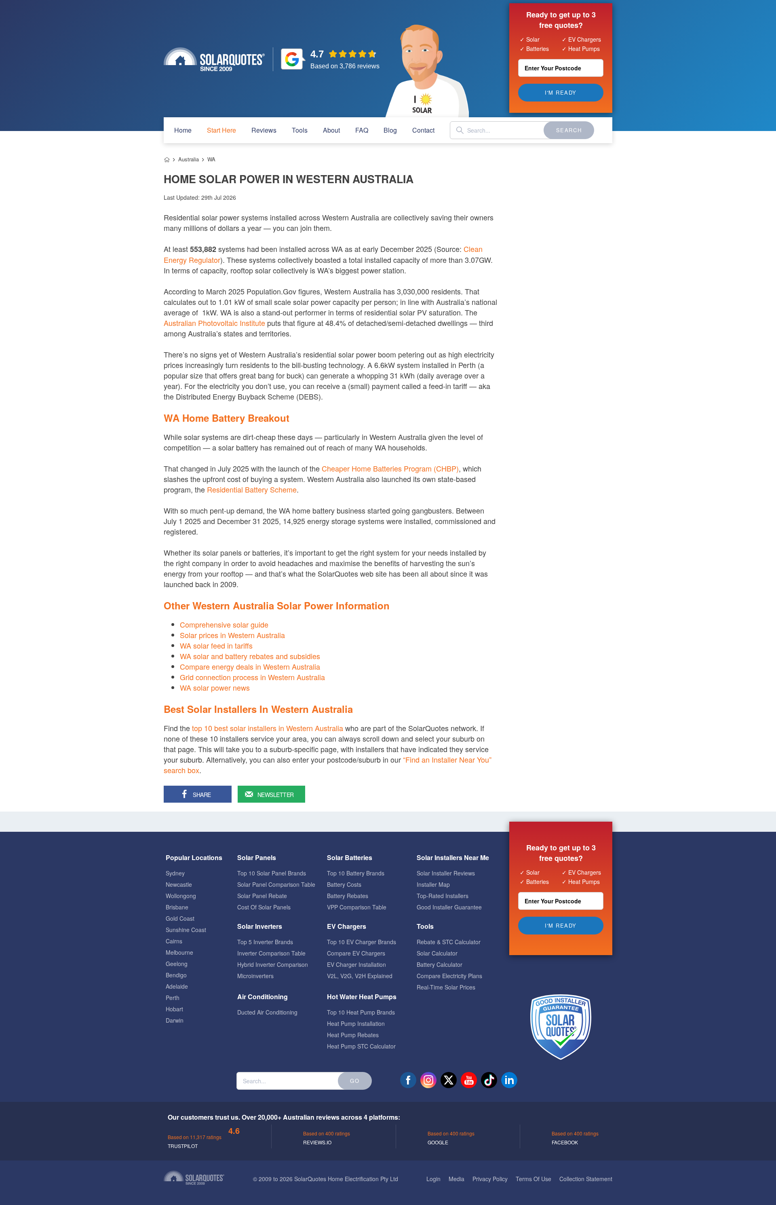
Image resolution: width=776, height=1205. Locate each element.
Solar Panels (256, 857)
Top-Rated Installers (442, 896)
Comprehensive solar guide (224, 624)
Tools (300, 130)
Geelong (177, 964)
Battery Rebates (347, 896)
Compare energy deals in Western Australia (250, 666)
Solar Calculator (437, 953)
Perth (172, 998)
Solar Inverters (259, 926)
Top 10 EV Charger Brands (361, 942)
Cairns (174, 941)
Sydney (175, 873)
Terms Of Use (533, 1179)
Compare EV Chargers (356, 953)
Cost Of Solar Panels (264, 907)
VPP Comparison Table (356, 907)
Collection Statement (585, 1179)
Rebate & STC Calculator (449, 942)
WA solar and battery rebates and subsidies (250, 656)
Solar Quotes (214, 59)
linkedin (509, 1080)
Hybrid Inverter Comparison (272, 964)
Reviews (263, 130)
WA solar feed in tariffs (216, 645)
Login (433, 1179)
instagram (428, 1080)
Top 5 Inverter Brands (265, 942)
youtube (469, 1080)
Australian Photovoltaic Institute (214, 322)
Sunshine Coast (186, 930)
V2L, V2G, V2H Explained (359, 976)
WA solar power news (215, 687)
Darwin (174, 1020)
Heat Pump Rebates (353, 1035)
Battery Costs (344, 884)
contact (423, 130)
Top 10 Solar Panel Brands (271, 873)
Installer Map (433, 884)
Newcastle (179, 884)
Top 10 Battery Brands (355, 873)
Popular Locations (194, 857)
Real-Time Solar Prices (446, 987)
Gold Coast (180, 918)
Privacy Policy (490, 1179)
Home (167, 159)
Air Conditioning (262, 996)
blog (390, 130)
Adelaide (177, 986)
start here (221, 130)
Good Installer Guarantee (449, 907)
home (183, 130)
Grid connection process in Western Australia (252, 677)
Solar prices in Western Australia (232, 635)
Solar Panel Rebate (262, 896)
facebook (408, 1080)
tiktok (489, 1080)
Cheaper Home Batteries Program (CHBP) (390, 468)
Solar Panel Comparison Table (276, 884)
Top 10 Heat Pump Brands (361, 1012)
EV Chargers (346, 926)
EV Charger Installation (356, 964)
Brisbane (177, 907)
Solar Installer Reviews (446, 873)
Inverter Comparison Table (271, 953)
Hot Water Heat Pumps (361, 996)
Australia (188, 159)
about (331, 130)
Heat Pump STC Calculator (361, 1046)
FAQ (361, 130)
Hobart (174, 1009)
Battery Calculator (439, 964)
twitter (449, 1080)
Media (456, 1179)
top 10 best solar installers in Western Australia (267, 728)
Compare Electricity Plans (449, 976)
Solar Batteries (349, 857)
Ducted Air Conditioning (267, 1012)
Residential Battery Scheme (252, 489)
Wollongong (181, 896)
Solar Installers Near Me (453, 857)
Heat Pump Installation (356, 1023)
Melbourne (179, 952)
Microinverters (255, 976)
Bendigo (176, 975)
